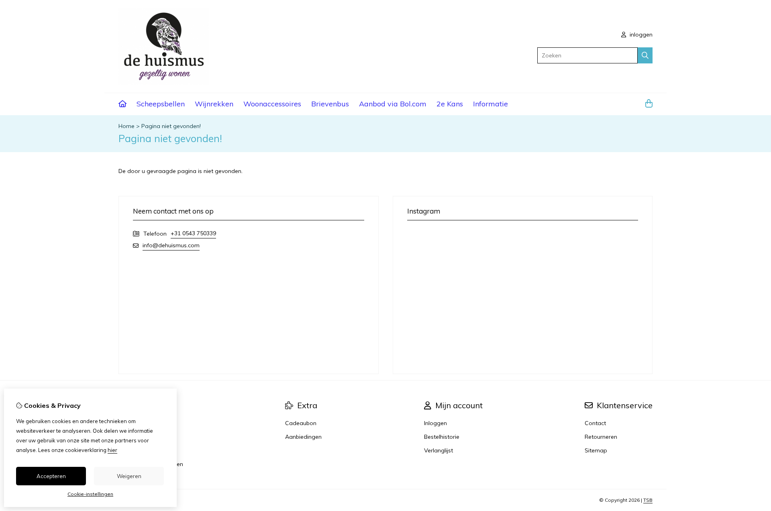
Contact (595, 423)
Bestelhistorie (441, 436)
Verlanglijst (438, 450)
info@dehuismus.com (171, 245)
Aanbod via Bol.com (392, 103)
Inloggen (435, 423)
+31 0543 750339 (193, 233)
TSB (648, 500)
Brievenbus (330, 103)
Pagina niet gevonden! (171, 126)
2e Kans (449, 103)
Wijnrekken (214, 103)
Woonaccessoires (272, 103)
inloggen (640, 34)
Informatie (490, 103)
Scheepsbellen (161, 103)
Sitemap (596, 450)
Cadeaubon (300, 423)
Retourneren (601, 436)
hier (112, 450)
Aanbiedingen (303, 436)
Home (126, 126)
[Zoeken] (645, 55)
